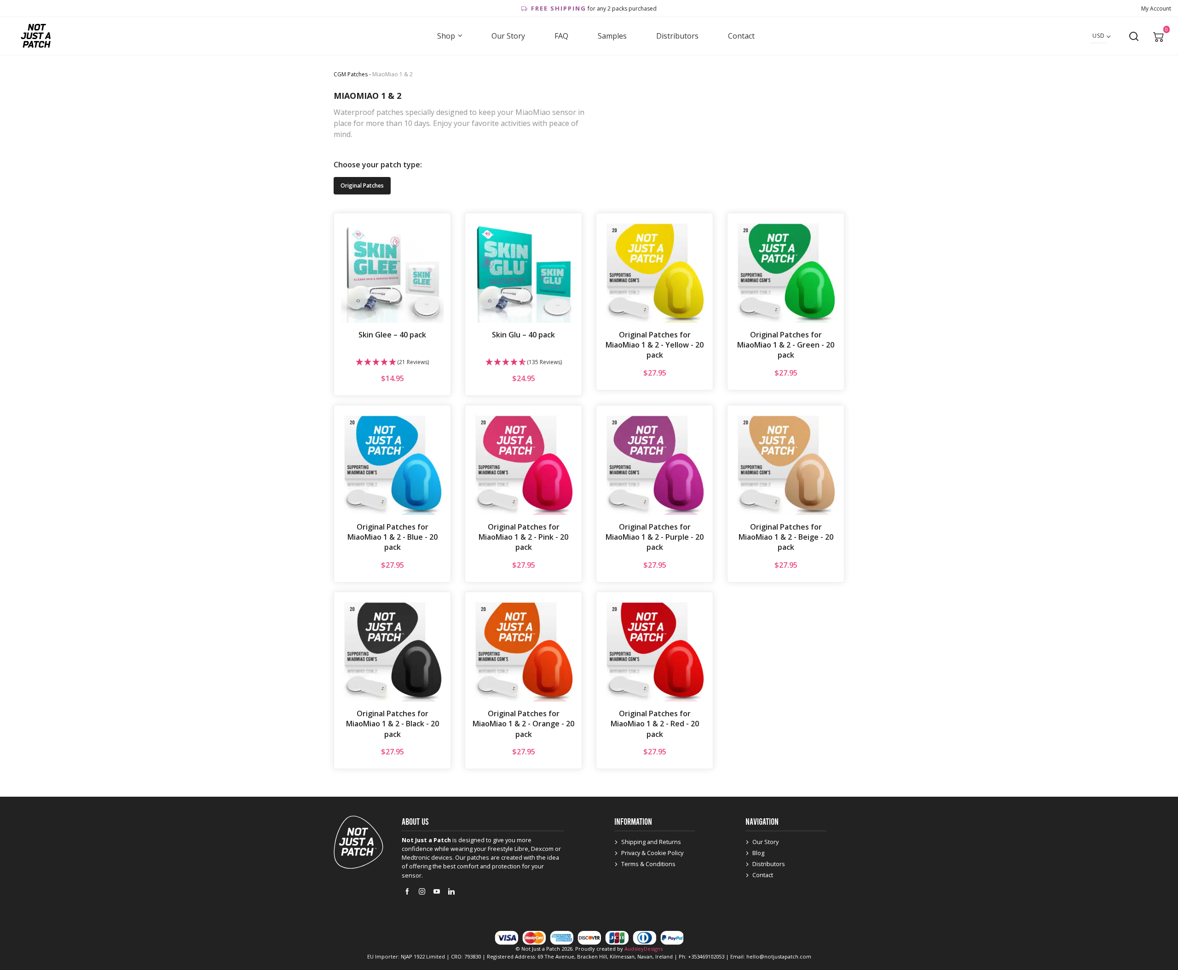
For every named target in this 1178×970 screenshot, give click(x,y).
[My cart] (1158, 36)
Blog (758, 853)
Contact (741, 36)
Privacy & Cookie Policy (652, 853)
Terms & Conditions (648, 864)
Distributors (677, 36)
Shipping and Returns (651, 842)
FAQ (561, 36)
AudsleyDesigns (643, 948)
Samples (612, 36)
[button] (392, 362)
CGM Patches (351, 74)
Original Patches (362, 185)
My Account (1156, 8)
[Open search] (1133, 36)
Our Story (508, 36)
